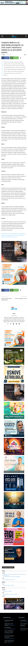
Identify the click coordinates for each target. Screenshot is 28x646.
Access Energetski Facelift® (8, 585)
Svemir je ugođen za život (21, 298)
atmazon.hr (22, 626)
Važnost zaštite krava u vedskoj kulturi (6, 299)
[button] (2, 36)
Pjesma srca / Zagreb (7, 591)
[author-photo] (14, 311)
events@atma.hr (7, 633)
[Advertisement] (14, 20)
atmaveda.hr (22, 630)
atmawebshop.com (24, 621)
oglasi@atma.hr (12, 625)
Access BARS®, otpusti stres (8, 579)
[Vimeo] (17, 324)
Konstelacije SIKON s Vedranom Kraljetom (11, 576)
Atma (4, 54)
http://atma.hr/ (14, 315)
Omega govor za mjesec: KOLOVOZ (10, 594)
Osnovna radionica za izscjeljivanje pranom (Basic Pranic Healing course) (14, 575)
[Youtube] (20, 324)
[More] (20, 57)
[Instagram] (11, 324)
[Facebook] (8, 324)
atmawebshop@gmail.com (9, 628)
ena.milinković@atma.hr (9, 638)
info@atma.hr (7, 621)
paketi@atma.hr (9, 642)
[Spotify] (14, 324)
